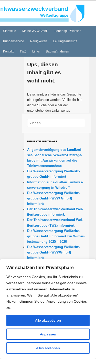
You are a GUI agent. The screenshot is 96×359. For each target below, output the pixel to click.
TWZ (23, 51)
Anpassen (48, 334)
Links (36, 51)
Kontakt (8, 51)
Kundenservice (13, 41)
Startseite (9, 31)
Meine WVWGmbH (35, 31)
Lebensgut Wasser (68, 31)
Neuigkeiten (38, 41)
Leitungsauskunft (65, 41)
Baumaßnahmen (57, 51)
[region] (48, 309)
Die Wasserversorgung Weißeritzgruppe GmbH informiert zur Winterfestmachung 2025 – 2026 (55, 236)
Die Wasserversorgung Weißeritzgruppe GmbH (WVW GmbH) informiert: (53, 198)
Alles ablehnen (48, 348)
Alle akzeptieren (48, 320)
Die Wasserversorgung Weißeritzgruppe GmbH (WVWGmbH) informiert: (53, 252)
